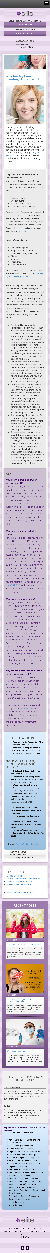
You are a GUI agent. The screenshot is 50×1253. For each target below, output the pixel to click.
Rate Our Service (25, 33)
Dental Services (15, 1205)
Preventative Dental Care (19, 884)
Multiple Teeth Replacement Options (24, 1154)
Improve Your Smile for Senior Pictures (25, 1151)
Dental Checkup (14, 875)
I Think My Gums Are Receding (21, 1148)
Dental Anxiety (15, 1143)
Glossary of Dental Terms (21, 745)
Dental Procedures (17, 1202)
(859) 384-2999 (25, 24)
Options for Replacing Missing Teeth (24, 1157)
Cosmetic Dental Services (19, 1199)
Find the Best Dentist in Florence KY (24, 1196)
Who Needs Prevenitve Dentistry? (20, 1051)
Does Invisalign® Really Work (21, 1145)
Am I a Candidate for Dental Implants (24, 1140)
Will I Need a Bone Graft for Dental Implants (27, 1190)
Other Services (15, 1193)
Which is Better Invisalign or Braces (23, 1187)
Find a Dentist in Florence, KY (20, 892)
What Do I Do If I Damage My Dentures (25, 1181)
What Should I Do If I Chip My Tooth (24, 1184)
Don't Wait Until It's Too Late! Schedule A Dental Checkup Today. (22, 1000)
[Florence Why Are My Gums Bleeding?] (25, 62)
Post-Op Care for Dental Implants (23, 1160)
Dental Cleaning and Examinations (23, 878)
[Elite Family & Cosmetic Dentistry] (25, 13)
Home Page (31, 750)
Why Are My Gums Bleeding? (27, 844)
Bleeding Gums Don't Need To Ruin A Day (23, 944)
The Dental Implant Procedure (21, 1169)
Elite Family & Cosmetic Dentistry (16, 3)
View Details (33, 830)
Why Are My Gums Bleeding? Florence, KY (22, 78)
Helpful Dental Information (24, 1133)
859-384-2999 (24, 231)
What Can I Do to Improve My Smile (24, 1178)
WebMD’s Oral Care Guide (31, 753)
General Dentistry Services (19, 881)
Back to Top (25, 1237)
